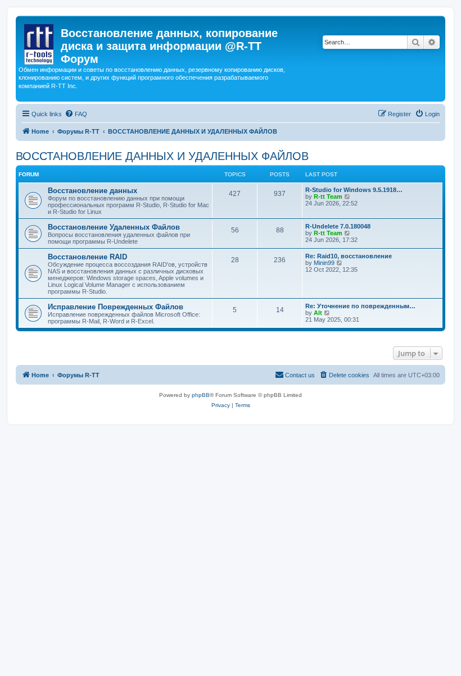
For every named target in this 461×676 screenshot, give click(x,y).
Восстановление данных (92, 190)
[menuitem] (76, 114)
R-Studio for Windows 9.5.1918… (354, 189)
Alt (318, 312)
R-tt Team (328, 196)
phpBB (201, 395)
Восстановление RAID (87, 257)
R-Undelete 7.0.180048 (337, 226)
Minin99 (324, 262)
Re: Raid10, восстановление (348, 256)
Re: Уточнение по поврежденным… (360, 306)
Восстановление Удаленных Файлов (114, 227)
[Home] (40, 42)
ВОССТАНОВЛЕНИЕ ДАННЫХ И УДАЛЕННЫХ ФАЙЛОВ (162, 156)
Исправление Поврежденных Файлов (115, 307)
